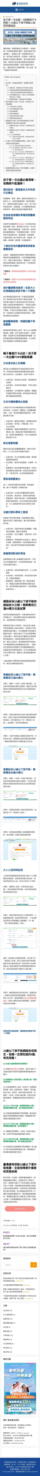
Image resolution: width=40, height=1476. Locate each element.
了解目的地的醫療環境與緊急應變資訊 (21, 92)
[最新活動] (20, 1388)
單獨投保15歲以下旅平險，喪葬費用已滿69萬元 (21, 127)
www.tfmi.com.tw (17, 1443)
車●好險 (6, 1348)
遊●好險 (25, 1225)
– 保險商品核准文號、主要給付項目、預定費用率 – (20, 1462)
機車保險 (6, 1331)
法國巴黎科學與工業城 (16, 116)
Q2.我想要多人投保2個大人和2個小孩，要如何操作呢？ (22, 148)
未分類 (20, 1225)
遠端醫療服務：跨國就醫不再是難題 (20, 99)
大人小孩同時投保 (14, 134)
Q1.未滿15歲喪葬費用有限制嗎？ (21, 145)
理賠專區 (6, 1339)
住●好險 (6, 1310)
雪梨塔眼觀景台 (14, 113)
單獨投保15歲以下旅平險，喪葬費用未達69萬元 (21, 131)
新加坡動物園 (13, 111)
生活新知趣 (7, 1344)
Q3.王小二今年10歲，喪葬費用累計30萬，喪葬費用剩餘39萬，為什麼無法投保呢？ (23, 153)
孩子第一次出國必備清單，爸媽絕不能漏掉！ (19, 84)
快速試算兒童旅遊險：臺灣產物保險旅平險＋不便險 (23, 137)
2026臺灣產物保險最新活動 (13, 1285)
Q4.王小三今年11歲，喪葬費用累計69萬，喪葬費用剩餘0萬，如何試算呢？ (23, 158)
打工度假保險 (8, 1315)
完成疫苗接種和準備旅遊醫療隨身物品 (21, 90)
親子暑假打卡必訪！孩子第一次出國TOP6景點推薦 (20, 103)
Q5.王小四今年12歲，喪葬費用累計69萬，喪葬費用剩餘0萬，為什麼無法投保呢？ (23, 163)
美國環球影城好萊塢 (15, 118)
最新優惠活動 (8, 1323)
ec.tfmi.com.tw (19, 1441)
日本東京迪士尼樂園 (15, 106)
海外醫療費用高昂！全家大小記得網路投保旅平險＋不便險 (21, 96)
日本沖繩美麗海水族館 (16, 109)
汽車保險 (6, 1335)
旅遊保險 (14, 1225)
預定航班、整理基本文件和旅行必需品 (21, 88)
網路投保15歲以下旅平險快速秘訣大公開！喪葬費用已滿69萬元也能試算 (20, 122)
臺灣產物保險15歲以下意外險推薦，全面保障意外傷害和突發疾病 (20, 169)
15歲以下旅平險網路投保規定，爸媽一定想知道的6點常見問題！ (20, 142)
